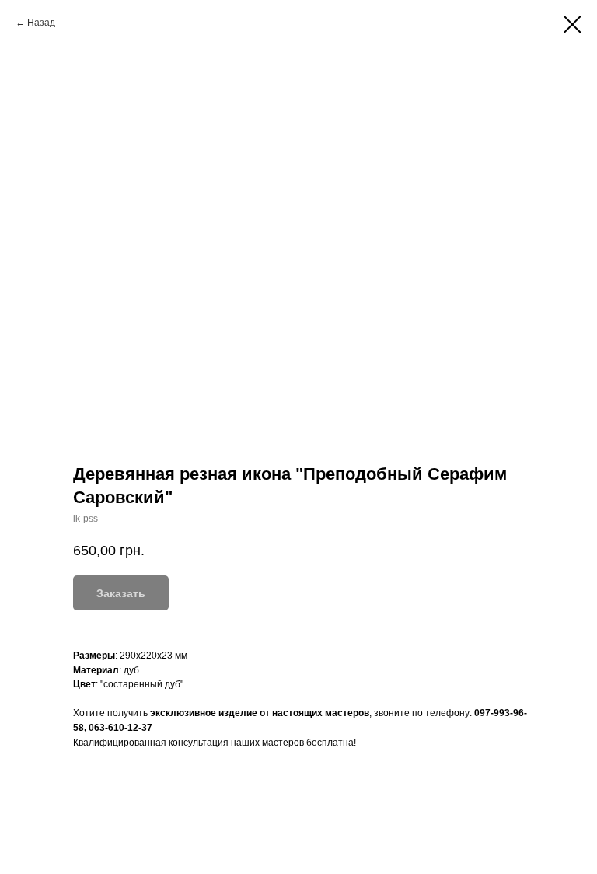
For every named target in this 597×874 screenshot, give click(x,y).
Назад (41, 22)
